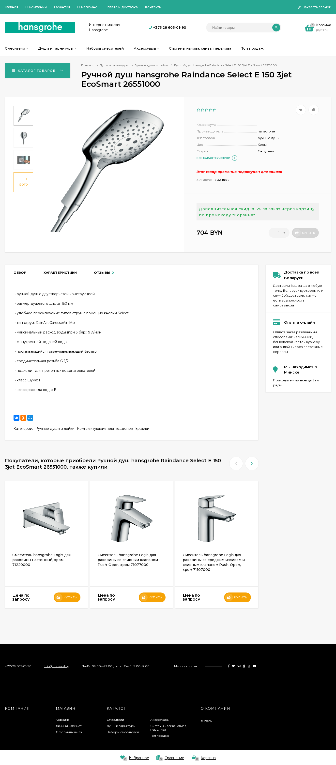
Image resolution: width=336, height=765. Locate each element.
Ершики (142, 428)
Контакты (153, 7)
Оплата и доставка (121, 7)
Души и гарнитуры (121, 726)
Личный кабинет (68, 726)
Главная (11, 7)
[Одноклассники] (23, 418)
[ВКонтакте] (16, 418)
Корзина (63, 720)
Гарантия (62, 7)
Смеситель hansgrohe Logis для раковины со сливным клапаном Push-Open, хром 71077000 (128, 560)
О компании (36, 7)
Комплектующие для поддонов (105, 428)
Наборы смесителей (123, 732)
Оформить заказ (69, 732)
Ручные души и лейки (55, 428)
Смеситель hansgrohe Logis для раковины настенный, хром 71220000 (41, 560)
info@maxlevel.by (56, 666)
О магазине (87, 7)
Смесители (115, 720)
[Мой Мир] (30, 418)
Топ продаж (159, 735)
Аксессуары (159, 720)
